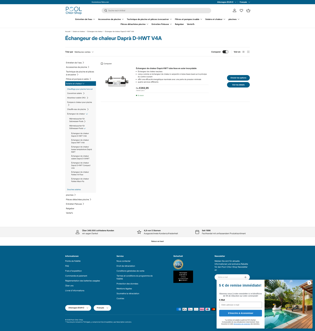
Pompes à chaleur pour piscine (79, 102)
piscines (232, 19)
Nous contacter (124, 261)
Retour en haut (157, 241)
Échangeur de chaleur (95, 31)
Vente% (190, 24)
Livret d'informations (74, 290)
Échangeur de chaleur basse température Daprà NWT (81, 149)
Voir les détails (238, 85)
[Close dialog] (309, 283)
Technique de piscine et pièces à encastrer (148, 19)
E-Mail (222, 300)
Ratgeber (179, 24)
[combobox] (156, 10)
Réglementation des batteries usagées (82, 280)
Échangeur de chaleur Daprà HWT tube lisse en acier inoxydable (166, 68)
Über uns (69, 285)
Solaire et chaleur (213, 19)
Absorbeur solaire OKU (76, 98)
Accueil (67, 31)
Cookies (120, 298)
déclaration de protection (242, 324)
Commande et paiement (76, 276)
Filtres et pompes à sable (187, 19)
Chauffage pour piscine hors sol (80, 89)
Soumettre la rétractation (128, 293)
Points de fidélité (72, 261)
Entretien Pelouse (160, 24)
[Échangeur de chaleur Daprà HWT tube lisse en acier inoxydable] (116, 81)
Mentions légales (124, 288)
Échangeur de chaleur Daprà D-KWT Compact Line (80, 165)
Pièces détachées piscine (133, 24)
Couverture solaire (74, 93)
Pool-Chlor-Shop (77, 320)
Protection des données (127, 283)
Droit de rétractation (126, 266)
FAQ (67, 266)
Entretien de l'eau (83, 19)
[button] (248, 10)
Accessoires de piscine (109, 19)
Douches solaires (74, 189)
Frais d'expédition (73, 271)
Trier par (69, 52)
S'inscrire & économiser (240, 313)
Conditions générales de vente (130, 271)
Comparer (216, 52)
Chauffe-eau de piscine (76, 109)
